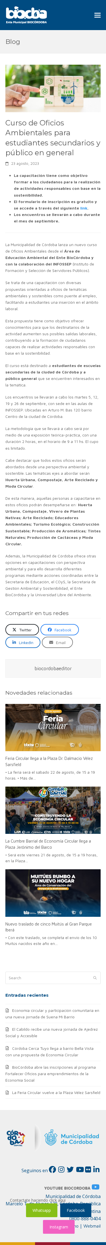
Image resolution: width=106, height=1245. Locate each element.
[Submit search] (95, 978)
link (83, 208)
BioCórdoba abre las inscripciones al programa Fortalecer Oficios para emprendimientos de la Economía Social (50, 1073)
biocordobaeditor (53, 668)
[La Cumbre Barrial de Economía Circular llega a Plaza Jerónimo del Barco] (53, 810)
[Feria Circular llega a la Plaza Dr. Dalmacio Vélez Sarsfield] (53, 727)
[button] (97, 15)
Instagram (58, 1227)
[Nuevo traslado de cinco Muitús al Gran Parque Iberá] (53, 893)
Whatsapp (42, 1210)
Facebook (76, 1210)
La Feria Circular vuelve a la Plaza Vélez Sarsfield (56, 1092)
